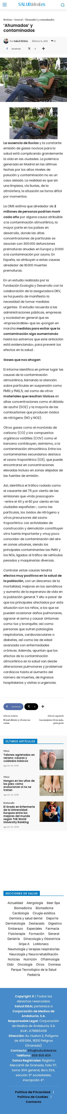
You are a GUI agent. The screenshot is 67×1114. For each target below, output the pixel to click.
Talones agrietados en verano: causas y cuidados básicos (19, 758)
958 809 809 (41, 1055)
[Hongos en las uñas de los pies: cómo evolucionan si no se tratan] (52, 786)
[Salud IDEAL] (6, 41)
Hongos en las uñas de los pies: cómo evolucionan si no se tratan (19, 785)
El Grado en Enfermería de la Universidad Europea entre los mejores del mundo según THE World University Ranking (19, 814)
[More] (43, 48)
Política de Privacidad (32, 1092)
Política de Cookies (33, 1097)
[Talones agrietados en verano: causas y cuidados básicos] (52, 760)
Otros (6, 751)
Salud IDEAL (21, 41)
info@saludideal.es (42, 1050)
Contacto (33, 1102)
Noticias (7, 19)
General (18, 19)
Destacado (8, 803)
